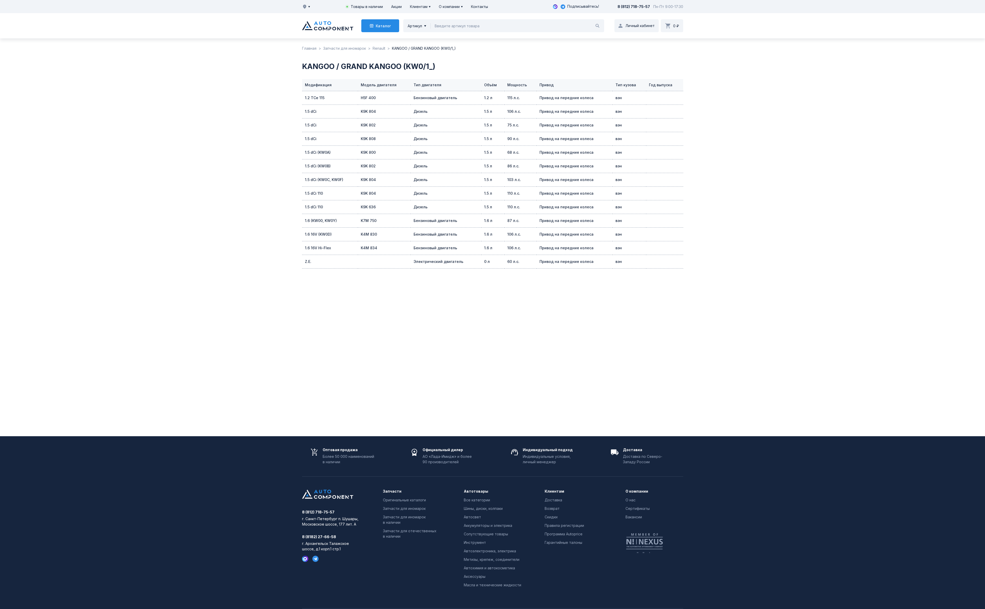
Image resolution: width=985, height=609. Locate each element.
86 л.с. (513, 166)
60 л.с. (513, 261)
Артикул (415, 26)
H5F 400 (368, 98)
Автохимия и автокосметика (489, 568)
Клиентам (418, 6)
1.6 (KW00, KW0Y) (321, 220)
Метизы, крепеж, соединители (491, 559)
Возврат (552, 508)
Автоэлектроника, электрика (490, 551)
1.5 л (488, 111)
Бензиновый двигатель (435, 98)
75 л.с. (513, 125)
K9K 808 (368, 138)
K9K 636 (368, 207)
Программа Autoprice (564, 534)
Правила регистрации (564, 525)
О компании (449, 6)
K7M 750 (368, 220)
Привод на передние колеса (566, 98)
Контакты (479, 6)
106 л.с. (514, 111)
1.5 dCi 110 (314, 193)
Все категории (477, 500)
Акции (396, 6)
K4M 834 (369, 248)
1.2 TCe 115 (314, 98)
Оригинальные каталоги (404, 500)
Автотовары (476, 491)
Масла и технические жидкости (492, 585)
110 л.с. (513, 193)
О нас (631, 500)
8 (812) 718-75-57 (634, 6)
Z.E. (308, 261)
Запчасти (392, 491)
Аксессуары (474, 576)
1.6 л (488, 220)
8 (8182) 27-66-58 (319, 537)
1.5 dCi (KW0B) (318, 166)
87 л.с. (513, 220)
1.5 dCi (310, 111)
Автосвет (472, 517)
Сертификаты (638, 508)
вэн (618, 98)
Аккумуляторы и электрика (488, 525)
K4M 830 (369, 234)
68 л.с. (513, 152)
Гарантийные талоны (563, 542)
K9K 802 (368, 125)
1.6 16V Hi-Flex (318, 248)
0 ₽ (676, 26)
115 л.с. (513, 98)
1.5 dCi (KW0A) (318, 152)
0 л (487, 261)
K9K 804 (368, 111)
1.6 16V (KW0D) (318, 234)
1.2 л (488, 98)
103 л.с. (514, 179)
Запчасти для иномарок (404, 508)
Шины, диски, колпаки (483, 508)
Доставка (553, 500)
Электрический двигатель (438, 261)
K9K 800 (368, 152)
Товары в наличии (367, 6)
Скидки (551, 517)
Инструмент (475, 542)
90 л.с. (513, 138)
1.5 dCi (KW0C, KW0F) (324, 179)
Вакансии (634, 517)
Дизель (420, 111)
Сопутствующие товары (486, 534)
